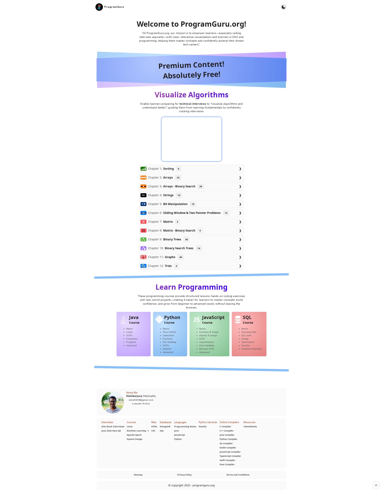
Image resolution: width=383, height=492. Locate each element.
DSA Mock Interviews (112, 426)
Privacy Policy (184, 474)
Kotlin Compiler (228, 447)
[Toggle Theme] (283, 7)
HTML (154, 426)
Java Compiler (227, 434)
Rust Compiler (227, 464)
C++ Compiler (227, 430)
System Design (134, 439)
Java (176, 430)
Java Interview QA (111, 430)
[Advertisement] (201, 7)
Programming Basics (185, 426)
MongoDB (165, 426)
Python (178, 439)
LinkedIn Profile (141, 403)
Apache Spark (134, 434)
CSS (153, 430)
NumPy (202, 426)
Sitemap (138, 474)
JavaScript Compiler (230, 451)
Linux (129, 426)
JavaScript (179, 434)
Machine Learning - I (138, 430)
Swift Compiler (227, 460)
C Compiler (225, 426)
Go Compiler (226, 443)
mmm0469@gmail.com (141, 399)
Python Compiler (228, 439)
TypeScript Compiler (230, 456)
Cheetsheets (250, 426)
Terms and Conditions (237, 474)
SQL (162, 430)
